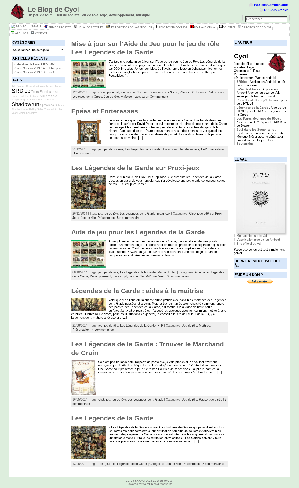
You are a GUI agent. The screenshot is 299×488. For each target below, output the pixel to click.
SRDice (21, 91)
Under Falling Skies (32, 109)
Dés (101, 464)
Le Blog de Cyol (53, 9)
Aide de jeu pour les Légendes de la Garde (138, 232)
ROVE (55, 91)
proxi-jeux (163, 213)
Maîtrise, (152, 276)
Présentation (216, 149)
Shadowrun (25, 104)
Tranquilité (50, 109)
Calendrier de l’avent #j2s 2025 (35, 64)
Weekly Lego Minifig (51, 86)
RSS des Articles (276, 10)
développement (108, 92)
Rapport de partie (210, 399)
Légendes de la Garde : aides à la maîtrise (137, 290)
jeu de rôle (134, 92)
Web (161, 276)
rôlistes (185, 92)
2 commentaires (213, 464)
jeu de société (113, 149)
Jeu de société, (190, 149)
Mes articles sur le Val (252, 235)
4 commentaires (103, 329)
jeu (123, 92)
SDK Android (32, 86)
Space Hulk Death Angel (25, 96)
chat (101, 399)
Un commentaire (85, 153)
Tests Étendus (41, 91)
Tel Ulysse (18, 86)
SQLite (31, 99)
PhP (160, 325)
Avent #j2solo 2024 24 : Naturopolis (38, 68)
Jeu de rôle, (112, 96)
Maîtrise (126, 96)
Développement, (101, 276)
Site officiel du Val (249, 243)
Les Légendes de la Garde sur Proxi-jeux (135, 168)
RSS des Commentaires (271, 5)
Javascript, (121, 276)
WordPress (149, 484)
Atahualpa (166, 484)
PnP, (204, 149)
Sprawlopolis (48, 105)
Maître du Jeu (166, 272)
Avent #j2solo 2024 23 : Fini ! (34, 72)
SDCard (45, 96)
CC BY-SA (132, 480)
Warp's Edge (19, 99)
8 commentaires (178, 276)
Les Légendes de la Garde (160, 92)
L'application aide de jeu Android (258, 239)
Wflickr (39, 99)
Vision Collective (28, 112)
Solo (54, 96)
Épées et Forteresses (104, 111)
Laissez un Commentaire (151, 96)
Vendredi (49, 99)
